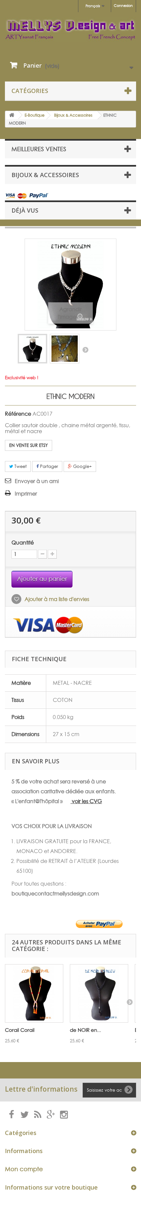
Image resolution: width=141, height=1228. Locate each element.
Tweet (20, 466)
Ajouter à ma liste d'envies (56, 599)
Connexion (123, 5)
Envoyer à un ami (37, 481)
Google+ (82, 466)
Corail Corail (19, 1030)
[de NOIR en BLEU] (99, 993)
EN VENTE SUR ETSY (28, 445)
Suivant (85, 349)
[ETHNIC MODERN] (32, 348)
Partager (48, 466)
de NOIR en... (85, 1030)
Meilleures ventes (38, 149)
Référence (18, 413)
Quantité (22, 542)
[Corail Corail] (34, 993)
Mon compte (24, 1169)
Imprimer (26, 493)
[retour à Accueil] (12, 115)
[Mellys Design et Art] (70, 29)
